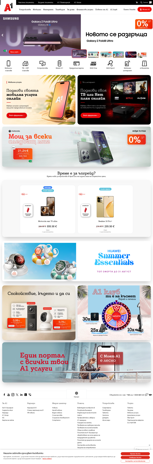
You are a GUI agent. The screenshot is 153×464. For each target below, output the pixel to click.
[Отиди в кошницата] (136, 2)
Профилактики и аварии (86, 418)
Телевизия (60, 9)
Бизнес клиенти (45, 2)
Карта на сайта (8, 420)
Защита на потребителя (86, 447)
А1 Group (5, 415)
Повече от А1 (101, 9)
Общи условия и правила (86, 430)
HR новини (31, 413)
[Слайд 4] (118, 54)
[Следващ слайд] (150, 35)
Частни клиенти (26, 2)
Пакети (130, 408)
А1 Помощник (63, 2)
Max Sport (130, 418)
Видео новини (57, 413)
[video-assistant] (150, 395)
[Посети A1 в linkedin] (21, 394)
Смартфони (106, 408)
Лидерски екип (7, 410)
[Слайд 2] (91, 53)
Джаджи (105, 418)
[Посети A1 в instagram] (13, 394)
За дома (70, 9)
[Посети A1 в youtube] (8, 394)
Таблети (105, 413)
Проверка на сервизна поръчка (88, 425)
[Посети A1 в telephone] (30, 394)
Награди (5, 413)
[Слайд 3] (106, 54)
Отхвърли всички (135, 457)
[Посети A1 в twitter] (17, 394)
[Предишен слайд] (2, 35)
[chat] (147, 395)
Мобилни (37, 9)
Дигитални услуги (133, 415)
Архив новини (57, 410)
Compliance (56, 420)
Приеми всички (135, 454)
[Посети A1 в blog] (26, 394)
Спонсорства (57, 415)
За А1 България (7, 408)
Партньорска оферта (135, 420)
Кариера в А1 (32, 408)
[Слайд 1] (77, 54)
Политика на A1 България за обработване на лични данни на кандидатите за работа (88, 435)
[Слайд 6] (143, 54)
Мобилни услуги (132, 413)
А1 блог (77, 2)
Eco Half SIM (131, 423)
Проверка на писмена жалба (87, 428)
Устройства (25, 9)
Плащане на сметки (84, 423)
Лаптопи (105, 415)
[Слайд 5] (131, 54)
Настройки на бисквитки (86, 445)
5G (3, 418)
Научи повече (47, 458)
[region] (76, 35)
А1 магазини (81, 420)
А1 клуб (113, 9)
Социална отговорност (60, 418)
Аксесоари (106, 420)
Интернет (48, 9)
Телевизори (106, 410)
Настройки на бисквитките (135, 461)
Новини (55, 408)
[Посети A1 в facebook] (4, 394)
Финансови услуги (84, 9)
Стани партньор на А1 (35, 410)
